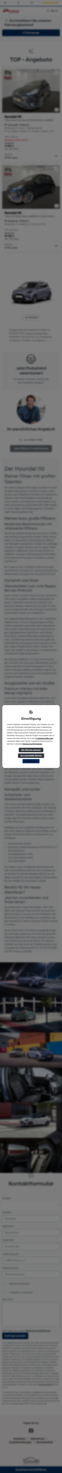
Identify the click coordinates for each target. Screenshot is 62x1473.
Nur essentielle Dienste (31, 755)
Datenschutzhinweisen (32, 744)
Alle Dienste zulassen (31, 750)
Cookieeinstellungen (44, 738)
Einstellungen (31, 761)
